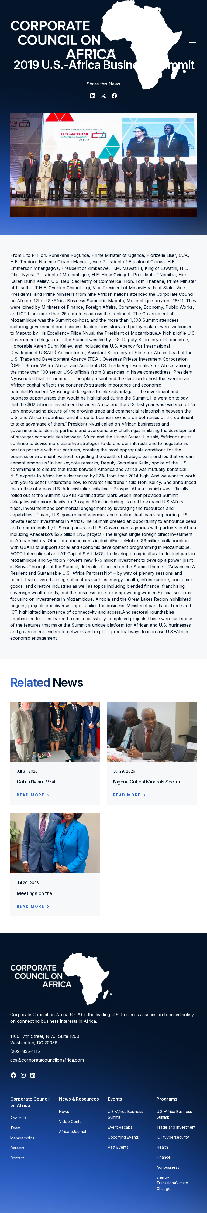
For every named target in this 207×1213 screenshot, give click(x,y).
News (64, 1111)
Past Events (118, 1147)
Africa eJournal (72, 1131)
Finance (164, 1157)
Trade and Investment (176, 1127)
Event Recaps (120, 1127)
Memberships (22, 1138)
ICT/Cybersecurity (173, 1137)
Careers (17, 1148)
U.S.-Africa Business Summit (125, 1114)
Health (162, 1147)
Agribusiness (168, 1167)
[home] (98, 45)
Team (15, 1128)
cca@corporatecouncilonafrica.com (47, 1060)
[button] (191, 44)
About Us (18, 1118)
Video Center (71, 1121)
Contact (17, 1158)
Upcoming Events (123, 1137)
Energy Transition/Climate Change (172, 1183)
